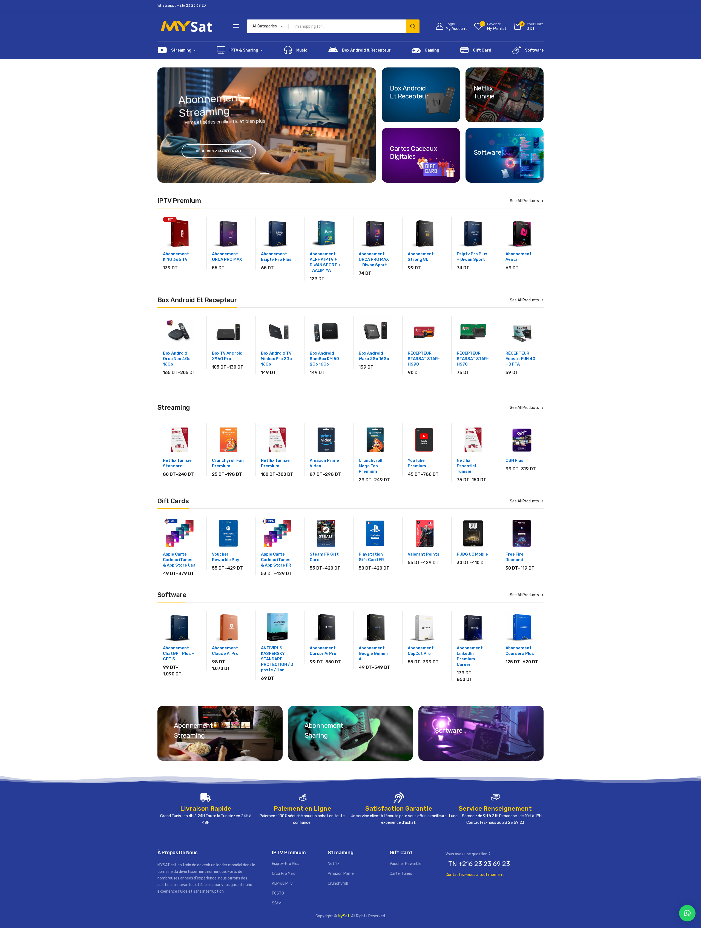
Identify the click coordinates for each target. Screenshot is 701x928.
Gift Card (482, 50)
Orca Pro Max (283, 873)
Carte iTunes (401, 873)
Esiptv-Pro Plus (285, 863)
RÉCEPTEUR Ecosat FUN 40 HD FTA (520, 359)
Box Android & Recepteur (366, 50)
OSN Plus (514, 460)
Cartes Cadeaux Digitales (413, 152)
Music (301, 50)
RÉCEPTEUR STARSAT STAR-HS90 (424, 359)
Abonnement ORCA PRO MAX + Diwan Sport (374, 259)
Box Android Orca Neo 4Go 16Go (177, 359)
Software (534, 50)
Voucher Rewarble (405, 863)
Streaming (181, 50)
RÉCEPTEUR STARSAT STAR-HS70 (473, 359)
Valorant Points (423, 554)
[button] (687, 913)
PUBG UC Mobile (472, 554)
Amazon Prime (341, 873)
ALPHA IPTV (282, 883)
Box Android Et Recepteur (409, 92)
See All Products (524, 201)
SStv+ (277, 903)
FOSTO (278, 893)
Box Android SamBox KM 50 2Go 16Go (324, 359)
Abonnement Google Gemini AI (373, 653)
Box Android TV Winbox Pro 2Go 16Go (276, 359)
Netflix (334, 863)
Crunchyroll (338, 883)
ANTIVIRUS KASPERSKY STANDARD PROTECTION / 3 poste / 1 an (277, 659)
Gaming (432, 50)
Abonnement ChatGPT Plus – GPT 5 (178, 653)
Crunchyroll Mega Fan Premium (370, 466)
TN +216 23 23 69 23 (479, 864)
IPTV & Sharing (243, 50)
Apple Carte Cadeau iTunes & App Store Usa (179, 560)
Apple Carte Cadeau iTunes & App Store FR (276, 560)
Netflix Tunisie (484, 92)
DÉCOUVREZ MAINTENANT (219, 151)
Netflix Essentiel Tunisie (466, 466)
